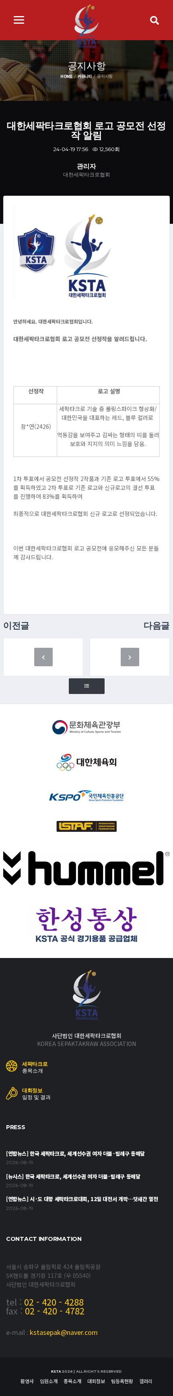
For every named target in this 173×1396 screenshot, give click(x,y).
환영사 (27, 1381)
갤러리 (145, 1381)
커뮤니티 (85, 76)
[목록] (87, 686)
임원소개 (49, 1381)
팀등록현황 (122, 1381)
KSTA (55, 1371)
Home (66, 76)
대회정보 (96, 1381)
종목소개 (72, 1381)
